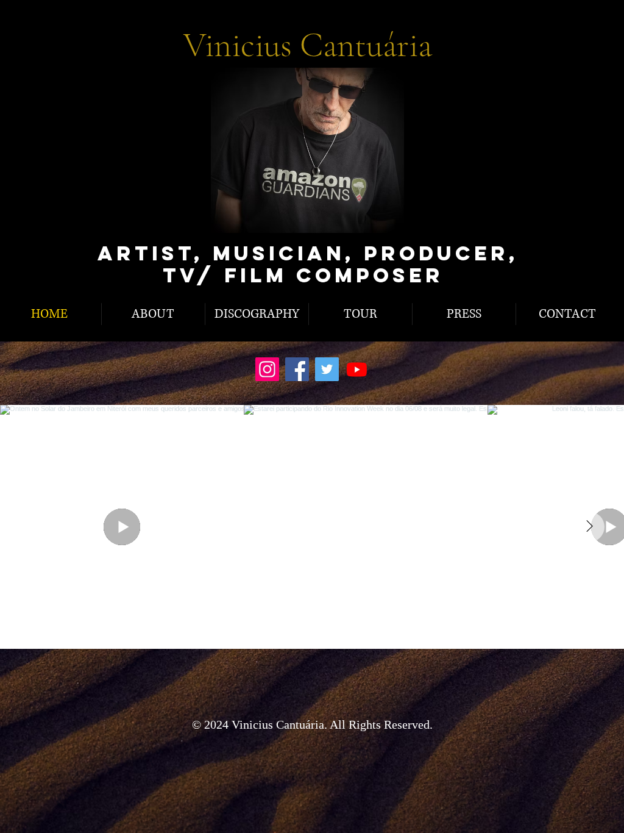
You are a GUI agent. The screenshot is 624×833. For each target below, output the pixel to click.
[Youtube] (357, 369)
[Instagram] (267, 369)
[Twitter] (327, 369)
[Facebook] (297, 369)
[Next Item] (589, 527)
